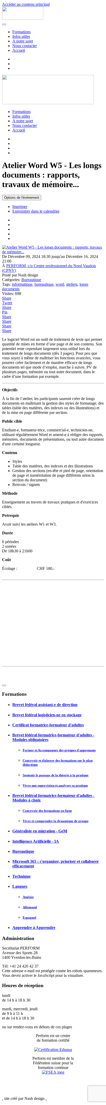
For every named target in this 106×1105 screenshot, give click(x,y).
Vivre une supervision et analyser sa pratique (55, 785)
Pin (4, 312)
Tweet (7, 303)
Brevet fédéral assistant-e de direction (44, 704)
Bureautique (31, 279)
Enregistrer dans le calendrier (35, 211)
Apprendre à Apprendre (33, 927)
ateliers (71, 284)
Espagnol (29, 917)
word (60, 284)
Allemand (30, 907)
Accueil (18, 50)
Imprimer (19, 206)
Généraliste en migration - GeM (39, 831)
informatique (22, 284)
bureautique (44, 284)
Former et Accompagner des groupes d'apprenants (59, 750)
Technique (21, 876)
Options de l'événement (21, 197)
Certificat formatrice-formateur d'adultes (48, 725)
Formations (21, 32)
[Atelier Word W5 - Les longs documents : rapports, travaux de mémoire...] (53, 252)
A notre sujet (22, 41)
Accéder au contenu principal (26, 4)
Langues (19, 886)
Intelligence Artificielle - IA (35, 841)
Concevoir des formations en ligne (47, 811)
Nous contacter (24, 45)
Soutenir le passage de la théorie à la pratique (56, 775)
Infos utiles (21, 36)
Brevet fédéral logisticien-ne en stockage (47, 715)
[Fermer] (4, 685)
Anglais (28, 897)
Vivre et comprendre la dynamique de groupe (56, 821)
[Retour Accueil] (22, 18)
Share (6, 298)
